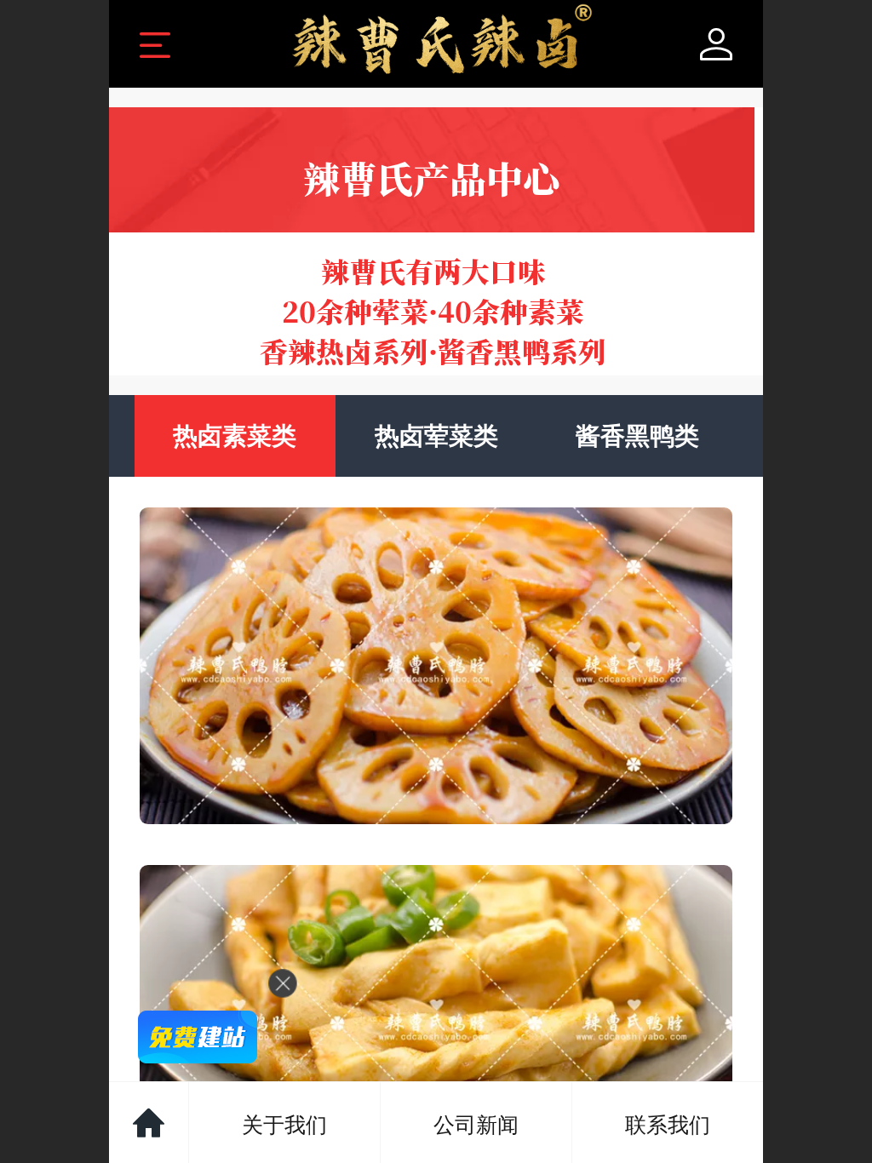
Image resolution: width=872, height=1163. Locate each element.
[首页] (149, 1122)
